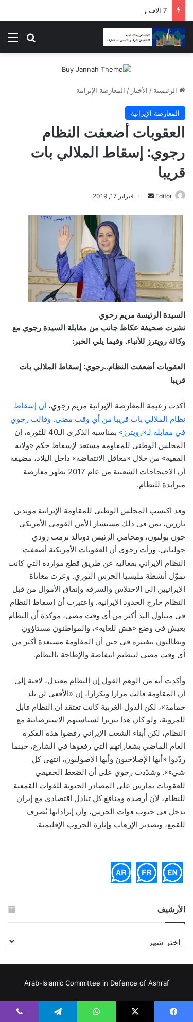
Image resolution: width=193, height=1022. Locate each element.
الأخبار (139, 90)
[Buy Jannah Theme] (96, 69)
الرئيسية (166, 90)
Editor (163, 196)
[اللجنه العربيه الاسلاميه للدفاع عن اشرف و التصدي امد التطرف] (144, 37)
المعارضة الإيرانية (100, 90)
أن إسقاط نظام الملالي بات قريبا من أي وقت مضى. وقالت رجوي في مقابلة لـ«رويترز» (97, 419)
